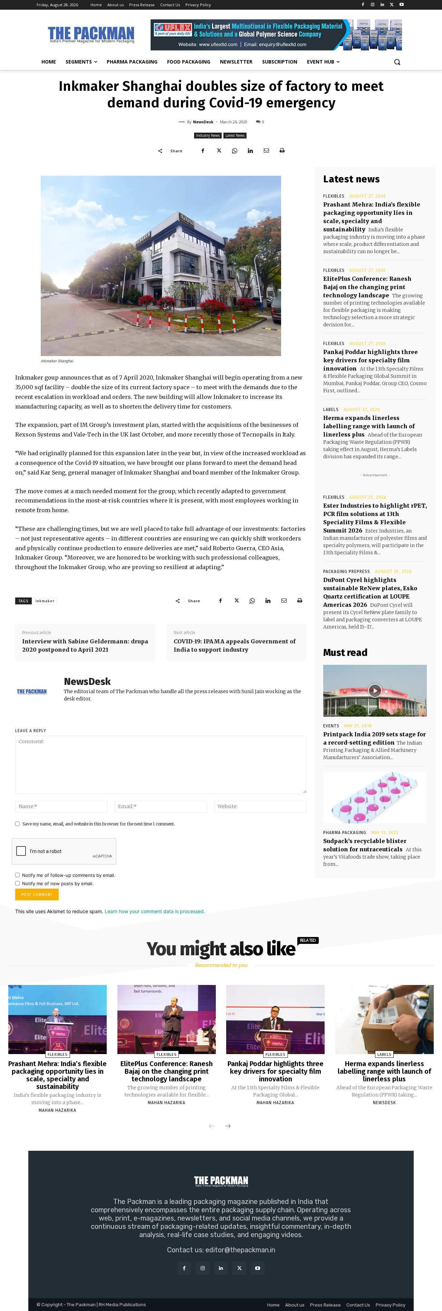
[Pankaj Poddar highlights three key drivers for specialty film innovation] (275, 1019)
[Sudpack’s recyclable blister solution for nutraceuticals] (375, 797)
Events (331, 726)
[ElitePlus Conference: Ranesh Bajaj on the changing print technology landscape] (166, 1019)
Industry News (208, 135)
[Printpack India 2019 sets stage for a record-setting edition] (375, 691)
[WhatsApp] (234, 150)
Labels (331, 410)
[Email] (266, 150)
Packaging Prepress (346, 572)
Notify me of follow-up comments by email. (68, 875)
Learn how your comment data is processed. (155, 911)
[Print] (282, 150)
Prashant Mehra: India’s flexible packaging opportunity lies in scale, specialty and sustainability (57, 1075)
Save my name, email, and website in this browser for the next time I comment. (98, 823)
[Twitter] (392, 5)
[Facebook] (363, 5)
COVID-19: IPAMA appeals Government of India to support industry (235, 645)
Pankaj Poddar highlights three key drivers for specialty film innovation (370, 360)
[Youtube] (401, 5)
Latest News (234, 135)
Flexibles (334, 196)
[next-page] (228, 1126)
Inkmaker (45, 601)
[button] (397, 62)
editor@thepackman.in (240, 1250)
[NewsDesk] (182, 121)
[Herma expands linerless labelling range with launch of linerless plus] (384, 1019)
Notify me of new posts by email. (58, 883)
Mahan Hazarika (57, 1110)
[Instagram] (373, 5)
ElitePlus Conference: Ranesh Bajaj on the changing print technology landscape (367, 287)
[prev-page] (212, 1126)
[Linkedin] (382, 5)
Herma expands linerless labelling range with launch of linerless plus (369, 426)
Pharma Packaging (344, 833)
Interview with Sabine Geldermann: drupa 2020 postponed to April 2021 (85, 645)
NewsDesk (203, 121)
